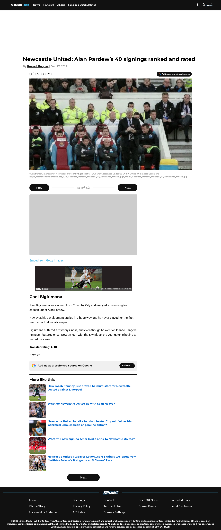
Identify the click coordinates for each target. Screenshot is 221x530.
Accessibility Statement (44, 512)
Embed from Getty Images (46, 260)
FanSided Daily (180, 500)
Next (127, 187)
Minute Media (25, 521)
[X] (204, 4)
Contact (109, 500)
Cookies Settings (114, 512)
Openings (79, 500)
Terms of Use (112, 506)
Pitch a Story (37, 506)
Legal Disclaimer (181, 506)
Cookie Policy (147, 506)
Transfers (48, 4)
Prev (39, 187)
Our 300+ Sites (148, 500)
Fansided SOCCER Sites (82, 4)
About (61, 4)
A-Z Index (79, 512)
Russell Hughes (38, 66)
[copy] (49, 74)
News (36, 4)
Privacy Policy (81, 506)
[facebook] (197, 4)
